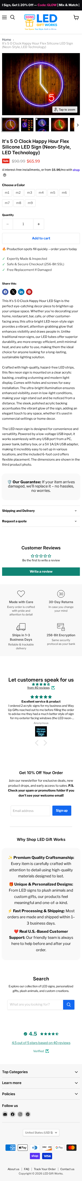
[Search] (68, 1005)
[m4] (42, 197)
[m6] (65, 197)
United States (39, 1132)
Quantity (8, 215)
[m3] (30, 197)
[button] (10, 125)
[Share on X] (13, 292)
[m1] (7, 197)
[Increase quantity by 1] (38, 224)
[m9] (31, 208)
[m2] (18, 197)
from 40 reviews (38, 687)
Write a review (41, 572)
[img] (41, 684)
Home (6, 40)
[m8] (19, 208)
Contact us (67, 1169)
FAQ (26, 1169)
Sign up (62, 811)
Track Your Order (45, 1169)
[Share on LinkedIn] (21, 292)
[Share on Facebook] (5, 292)
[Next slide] (77, 124)
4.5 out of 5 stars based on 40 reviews (41, 1043)
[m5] (53, 197)
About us (13, 1169)
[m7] (7, 208)
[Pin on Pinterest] (29, 292)
